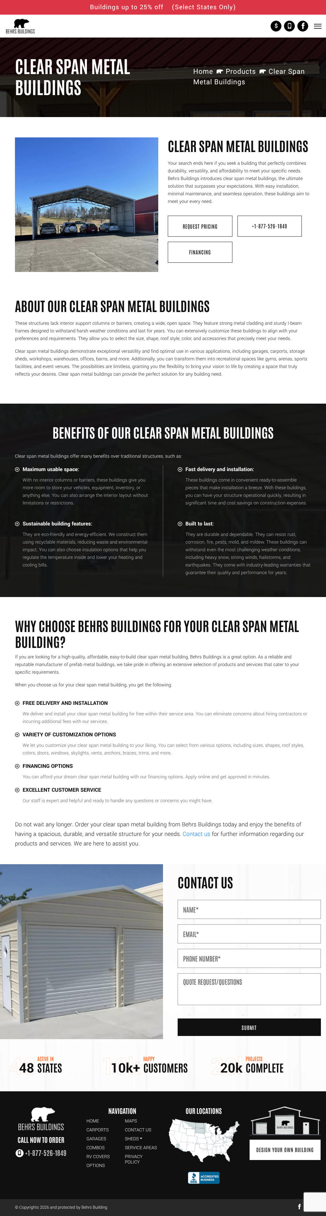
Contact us (196, 834)
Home (203, 72)
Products (241, 72)
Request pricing (200, 226)
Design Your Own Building (285, 1149)
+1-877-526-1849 (289, 26)
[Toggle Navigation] (317, 26)
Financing (200, 252)
